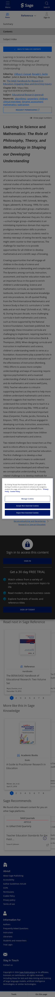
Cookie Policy (15, 491)
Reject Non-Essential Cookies (27, 513)
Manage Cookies (27, 499)
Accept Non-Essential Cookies (27, 506)
